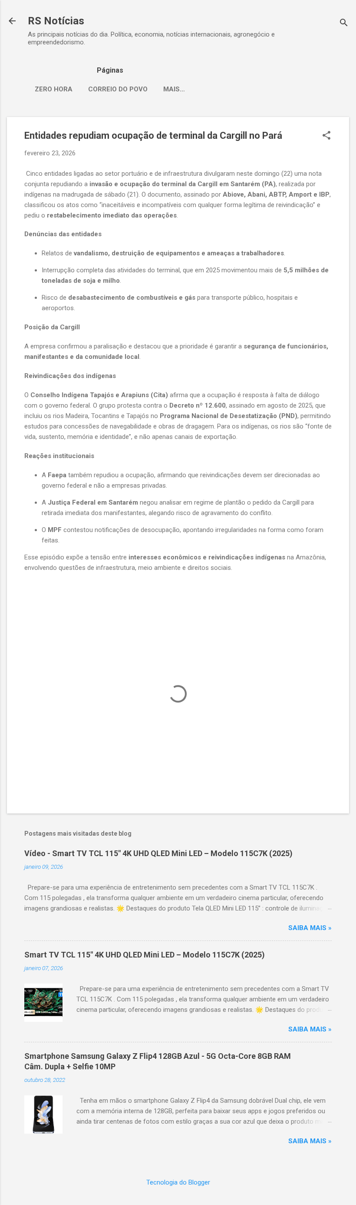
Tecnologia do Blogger (178, 1182)
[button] (326, 136)
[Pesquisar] (344, 23)
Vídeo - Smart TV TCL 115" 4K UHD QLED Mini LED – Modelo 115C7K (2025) (158, 853)
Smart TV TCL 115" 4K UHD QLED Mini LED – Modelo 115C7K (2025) (144, 954)
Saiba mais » (310, 928)
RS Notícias (56, 21)
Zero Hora (54, 89)
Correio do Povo (118, 89)
